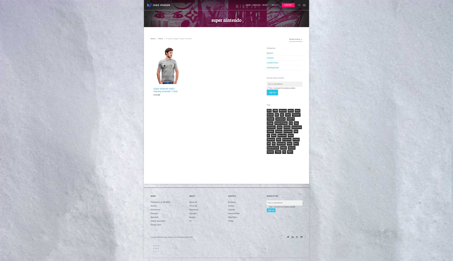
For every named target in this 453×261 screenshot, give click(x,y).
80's (269, 110)
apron (290, 110)
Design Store (156, 224)
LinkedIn (231, 209)
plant (279, 139)
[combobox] (295, 39)
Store (161, 38)
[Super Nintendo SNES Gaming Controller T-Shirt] (168, 65)
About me (193, 202)
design (270, 123)
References (155, 209)
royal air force (273, 148)
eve (290, 123)
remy (289, 143)
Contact (231, 206)
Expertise (154, 213)
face (296, 123)
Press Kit (193, 206)
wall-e (290, 152)
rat (274, 143)
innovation (288, 131)
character (296, 115)
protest (296, 139)
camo (288, 115)
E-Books (270, 58)
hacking (279, 131)
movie (290, 135)
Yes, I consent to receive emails (282, 88)
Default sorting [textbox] (294, 39)
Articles (154, 206)
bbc (276, 115)
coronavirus (280, 119)
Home (153, 38)
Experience (193, 209)
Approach (154, 217)
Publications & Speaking (160, 202)
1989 (275, 110)
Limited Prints (272, 62)
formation (271, 127)
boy (282, 115)
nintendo (271, 139)
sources (292, 148)
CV (190, 221)
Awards (192, 217)
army (298, 110)
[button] (304, 5)
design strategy (281, 123)
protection (287, 139)
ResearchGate (234, 213)
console (271, 119)
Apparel (270, 53)
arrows (270, 115)
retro (296, 143)
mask (274, 135)
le (268, 135)
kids (295, 131)
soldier (283, 148)
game (279, 127)
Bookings (232, 202)
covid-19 (290, 119)
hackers (270, 131)
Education (193, 213)
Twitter (231, 221)
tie (284, 152)
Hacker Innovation (158, 221)
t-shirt (278, 152)
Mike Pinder (189, 237)
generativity (296, 127)
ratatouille (281, 143)
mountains (282, 135)
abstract (283, 110)
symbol (270, 152)
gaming (287, 127)
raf (269, 143)
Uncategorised (273, 67)
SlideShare (232, 217)
